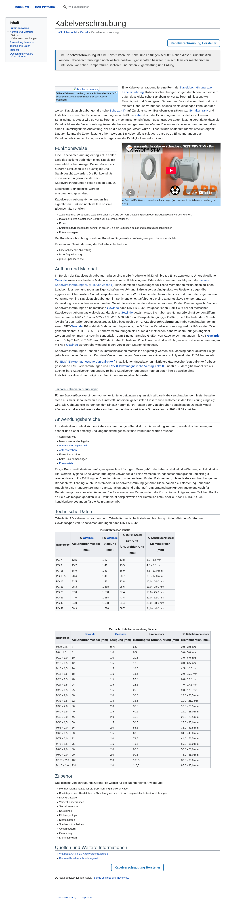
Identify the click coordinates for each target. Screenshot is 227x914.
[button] (217, 7)
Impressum (87, 897)
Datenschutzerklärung (66, 897)
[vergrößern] (116, 93)
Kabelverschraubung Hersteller (193, 43)
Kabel (84, 32)
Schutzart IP (117, 110)
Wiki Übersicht (67, 32)
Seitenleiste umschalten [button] (10, 8)
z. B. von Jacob (100, 284)
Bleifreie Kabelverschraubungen (77, 858)
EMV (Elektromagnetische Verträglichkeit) (87, 361)
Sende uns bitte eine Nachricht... (111, 877)
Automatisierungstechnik (73, 445)
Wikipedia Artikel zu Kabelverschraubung (82, 853)
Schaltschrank (198, 110)
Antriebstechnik (68, 450)
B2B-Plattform (45, 7)
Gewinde (61, 280)
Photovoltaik (66, 463)
